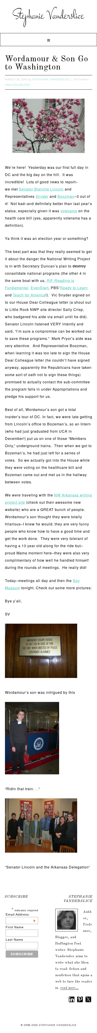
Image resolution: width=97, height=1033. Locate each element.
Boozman (66, 196)
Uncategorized (17, 84)
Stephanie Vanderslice (48, 16)
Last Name (14, 939)
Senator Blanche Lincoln (41, 189)
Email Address (21, 914)
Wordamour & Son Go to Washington (46, 63)
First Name (15, 927)
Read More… (69, 988)
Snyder (42, 196)
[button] (48, 39)
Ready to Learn (74, 287)
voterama (68, 210)
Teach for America (29, 295)
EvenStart (39, 287)
